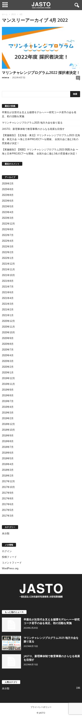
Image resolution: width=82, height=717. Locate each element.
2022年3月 (8, 246)
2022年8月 (8, 229)
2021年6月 (8, 292)
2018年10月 (8, 429)
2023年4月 (8, 212)
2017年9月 (8, 492)
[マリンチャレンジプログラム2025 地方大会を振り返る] (11, 643)
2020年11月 (8, 326)
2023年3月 (8, 217)
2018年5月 (8, 458)
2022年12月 (8, 223)
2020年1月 (8, 372)
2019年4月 (8, 406)
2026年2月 (8, 183)
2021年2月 (8, 309)
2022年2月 (8, 252)
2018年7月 (8, 447)
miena (5, 77)
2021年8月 (8, 280)
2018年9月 (8, 435)
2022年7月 (8, 235)
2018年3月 (8, 469)
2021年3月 (8, 303)
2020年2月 (8, 366)
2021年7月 (8, 286)
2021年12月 (8, 263)
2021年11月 (8, 269)
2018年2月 (8, 475)
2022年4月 (8, 240)
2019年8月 (8, 395)
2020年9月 (8, 338)
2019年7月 (8, 401)
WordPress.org (10, 568)
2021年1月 (8, 315)
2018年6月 (8, 452)
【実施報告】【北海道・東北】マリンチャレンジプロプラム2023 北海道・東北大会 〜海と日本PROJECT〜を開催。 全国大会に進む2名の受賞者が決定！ (41, 139)
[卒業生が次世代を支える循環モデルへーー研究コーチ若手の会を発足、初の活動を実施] (11, 625)
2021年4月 (8, 298)
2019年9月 (8, 389)
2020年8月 (8, 343)
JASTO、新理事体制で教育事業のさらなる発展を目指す (33, 129)
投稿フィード (9, 557)
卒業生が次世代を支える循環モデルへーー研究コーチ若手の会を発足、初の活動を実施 (39, 114)
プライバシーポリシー (41, 707)
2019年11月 (8, 384)
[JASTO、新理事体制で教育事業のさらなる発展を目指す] (11, 661)
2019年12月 (8, 378)
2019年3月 (8, 412)
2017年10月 (8, 487)
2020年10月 (8, 332)
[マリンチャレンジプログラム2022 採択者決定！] (41, 48)
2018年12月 (8, 424)
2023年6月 (8, 200)
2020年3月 (8, 361)
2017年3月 (8, 515)
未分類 (5, 533)
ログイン (7, 551)
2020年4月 (8, 355)
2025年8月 (8, 189)
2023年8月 (8, 195)
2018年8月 (8, 441)
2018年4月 (8, 464)
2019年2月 (8, 418)
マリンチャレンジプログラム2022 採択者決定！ (41, 72)
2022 (13, 14)
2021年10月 (8, 275)
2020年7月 (8, 349)
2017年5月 (8, 510)
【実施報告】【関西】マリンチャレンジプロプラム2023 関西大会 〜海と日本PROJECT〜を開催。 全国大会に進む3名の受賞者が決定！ (40, 151)
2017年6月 (8, 504)
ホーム (5, 14)
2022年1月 (8, 258)
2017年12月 (8, 481)
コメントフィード (12, 562)
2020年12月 (8, 321)
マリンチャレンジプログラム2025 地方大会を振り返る (32, 122)
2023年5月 (8, 206)
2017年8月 (8, 498)
